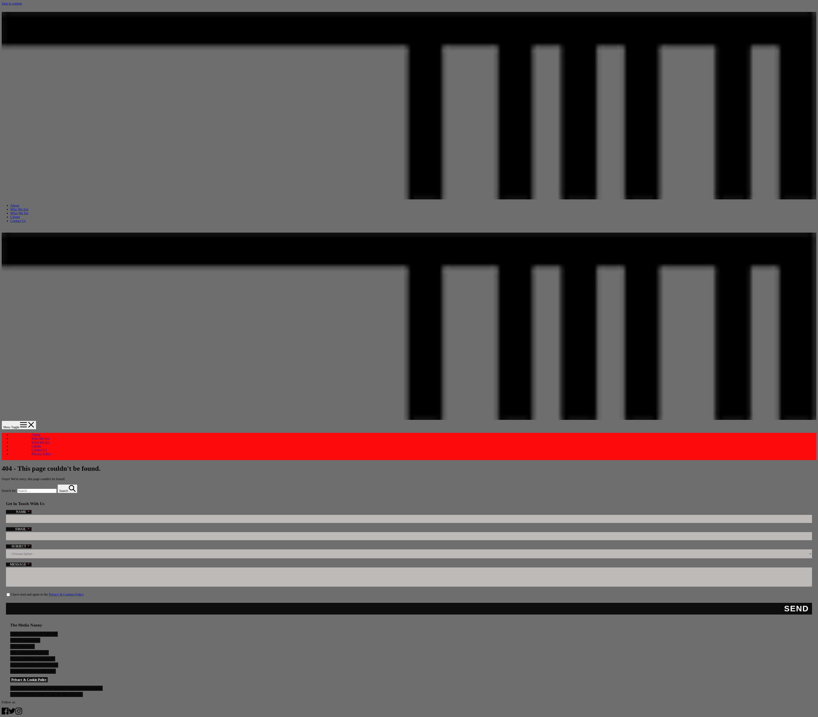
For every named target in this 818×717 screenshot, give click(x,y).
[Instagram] (18, 713)
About (14, 205)
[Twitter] (12, 713)
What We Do (19, 213)
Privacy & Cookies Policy (66, 594)
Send (796, 608)
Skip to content (12, 3)
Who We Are (19, 209)
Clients (15, 217)
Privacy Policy (41, 454)
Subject (19, 546)
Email (20, 529)
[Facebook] (5, 713)
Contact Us (18, 221)
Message (18, 564)
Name (21, 512)
